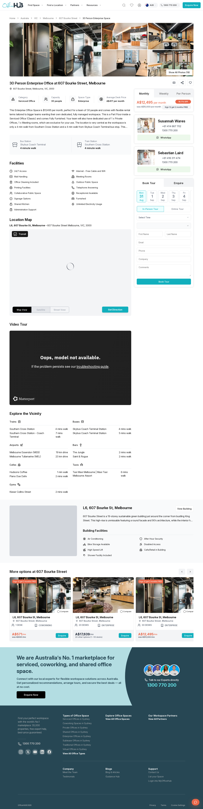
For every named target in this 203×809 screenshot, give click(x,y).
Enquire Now (191, 5)
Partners (74, 5)
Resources (92, 5)
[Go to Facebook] (49, 752)
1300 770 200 (170, 130)
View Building (184, 508)
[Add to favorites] (190, 82)
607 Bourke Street (68, 18)
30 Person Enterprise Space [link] (96, 18)
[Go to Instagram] (21, 752)
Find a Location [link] (55, 5)
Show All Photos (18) (179, 72)
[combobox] (164, 217)
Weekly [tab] (164, 93)
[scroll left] (182, 572)
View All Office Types (74, 753)
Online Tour (177, 209)
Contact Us (153, 772)
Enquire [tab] (178, 183)
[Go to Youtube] (35, 752)
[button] (101, 49)
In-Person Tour (150, 209)
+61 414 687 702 (171, 126)
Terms (163, 805)
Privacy (153, 805)
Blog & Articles (113, 772)
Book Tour (164, 281)
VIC (36, 18)
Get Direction (115, 309)
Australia (25, 18)
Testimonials (69, 776)
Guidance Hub (113, 776)
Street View (60, 310)
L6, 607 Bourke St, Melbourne (107, 508)
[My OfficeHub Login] (139, 5)
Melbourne (48, 18)
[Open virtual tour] (174, 82)
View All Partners (157, 719)
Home (12, 18)
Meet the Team (70, 772)
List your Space (156, 776)
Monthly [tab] (144, 93)
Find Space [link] (34, 5)
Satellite (41, 310)
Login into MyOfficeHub (160, 781)
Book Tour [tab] (149, 183)
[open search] (124, 5)
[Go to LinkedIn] (42, 752)
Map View (22, 310)
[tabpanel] (163, 104)
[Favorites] (131, 5)
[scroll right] (190, 572)
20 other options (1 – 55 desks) (88, 637)
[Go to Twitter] (28, 752)
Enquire (62, 635)
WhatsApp (165, 137)
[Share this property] (182, 82)
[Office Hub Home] (12, 5)
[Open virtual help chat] (195, 802)
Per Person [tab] (184, 93)
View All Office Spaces (118, 719)
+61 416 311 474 (171, 158)
